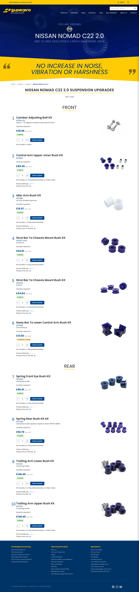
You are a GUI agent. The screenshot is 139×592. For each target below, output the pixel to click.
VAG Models (94, 557)
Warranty (54, 566)
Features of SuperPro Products (20, 554)
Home (13, 84)
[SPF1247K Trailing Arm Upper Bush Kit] (113, 509)
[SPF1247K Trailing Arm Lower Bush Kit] (113, 467)
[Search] (135, 8)
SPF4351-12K (20, 120)
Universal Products (96, 559)
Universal (74, 13)
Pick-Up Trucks (95, 552)
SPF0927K (19, 283)
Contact (133, 13)
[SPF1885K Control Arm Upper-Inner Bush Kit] (113, 163)
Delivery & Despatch (57, 562)
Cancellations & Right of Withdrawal (62, 574)
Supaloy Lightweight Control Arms (101, 569)
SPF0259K (19, 379)
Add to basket (37, 140)
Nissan (20, 84)
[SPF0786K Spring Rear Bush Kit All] (113, 426)
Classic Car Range (96, 550)
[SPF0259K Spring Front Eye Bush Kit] (113, 382)
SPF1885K (19, 158)
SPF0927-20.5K (21, 240)
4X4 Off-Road (95, 554)
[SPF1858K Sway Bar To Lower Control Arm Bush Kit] (113, 331)
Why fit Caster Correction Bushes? (21, 559)
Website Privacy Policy (58, 571)
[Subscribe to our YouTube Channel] (120, 587)
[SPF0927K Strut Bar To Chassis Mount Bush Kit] (113, 288)
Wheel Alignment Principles (19, 557)
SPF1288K (19, 198)
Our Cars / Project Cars (58, 552)
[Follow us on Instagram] (117, 587)
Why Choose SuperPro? (18, 550)
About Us (123, 13)
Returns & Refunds (56, 564)
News (83, 13)
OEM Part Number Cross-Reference (61, 559)
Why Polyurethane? (17, 552)
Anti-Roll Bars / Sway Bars (98, 562)
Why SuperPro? (111, 13)
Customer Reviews (56, 557)
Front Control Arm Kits (97, 566)
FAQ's (101, 13)
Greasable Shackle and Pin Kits (100, 571)
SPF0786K (19, 421)
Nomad (27, 84)
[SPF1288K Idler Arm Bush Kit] (113, 203)
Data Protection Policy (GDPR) (60, 569)
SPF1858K (19, 325)
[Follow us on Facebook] (113, 587)
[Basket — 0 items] (128, 2)
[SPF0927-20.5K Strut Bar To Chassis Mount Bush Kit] (113, 246)
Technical (92, 13)
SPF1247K (19, 464)
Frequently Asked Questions (19, 562)
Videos (53, 554)
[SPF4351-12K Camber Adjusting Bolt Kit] (113, 124)
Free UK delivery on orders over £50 (20, 2)
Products (64, 13)
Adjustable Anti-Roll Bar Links (99, 564)
